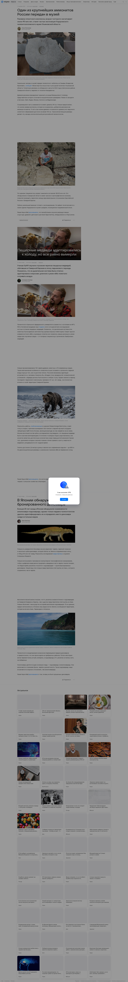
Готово (64, 499)
